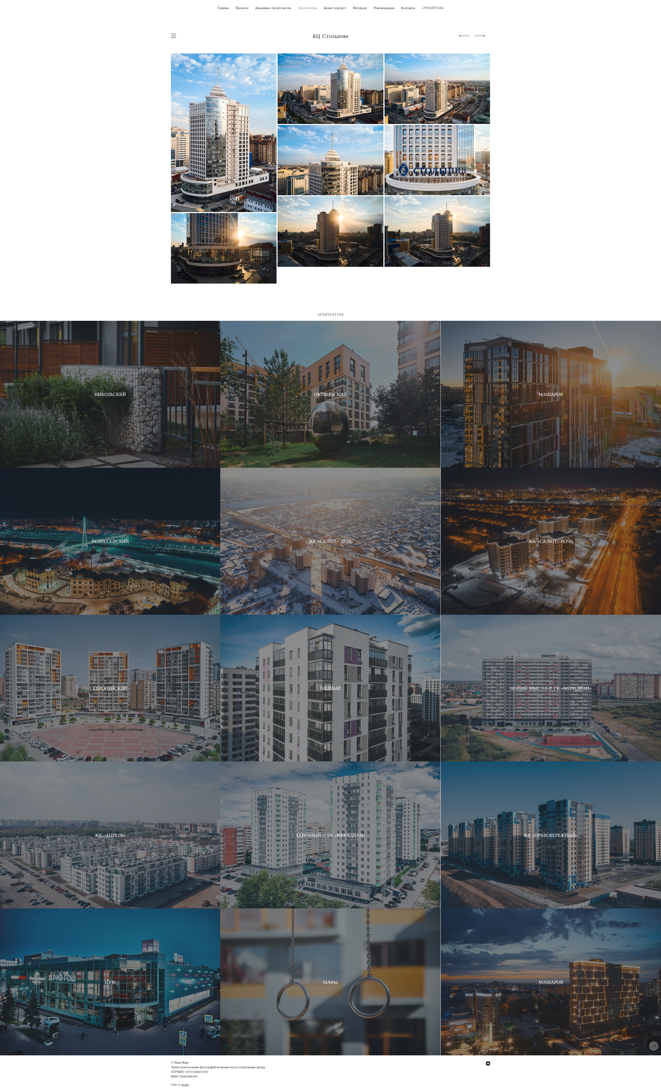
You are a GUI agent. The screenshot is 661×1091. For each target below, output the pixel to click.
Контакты (408, 7)
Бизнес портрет (335, 7)
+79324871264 (433, 7)
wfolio (185, 1084)
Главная (223, 7)
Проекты (241, 7)
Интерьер (360, 7)
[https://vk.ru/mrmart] (488, 1063)
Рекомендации (384, 7)
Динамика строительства (273, 7)
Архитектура (307, 7)
